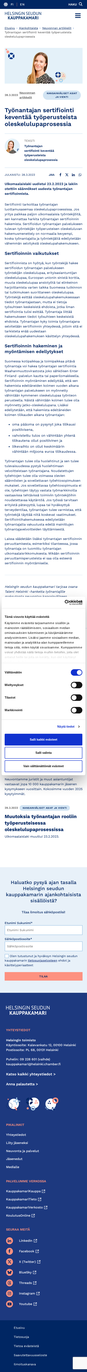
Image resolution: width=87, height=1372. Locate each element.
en (22, 4)
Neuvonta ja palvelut (22, 1151)
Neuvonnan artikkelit (56, 28)
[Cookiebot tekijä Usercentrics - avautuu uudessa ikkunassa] (64, 602)
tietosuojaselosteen (42, 960)
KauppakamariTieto (21, 1199)
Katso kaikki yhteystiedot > (31, 1074)
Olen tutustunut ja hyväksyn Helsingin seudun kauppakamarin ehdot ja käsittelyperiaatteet (41, 960)
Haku (72, 4)
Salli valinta (43, 752)
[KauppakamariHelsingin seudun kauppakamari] (23, 15)
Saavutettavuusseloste (30, 1355)
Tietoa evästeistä (26, 1346)
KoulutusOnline (18, 1215)
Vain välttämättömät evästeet (43, 766)
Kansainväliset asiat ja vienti (62, 95)
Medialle (12, 1167)
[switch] (76, 685)
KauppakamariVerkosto (24, 1207)
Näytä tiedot (65, 726)
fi (12, 4)
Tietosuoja (21, 1337)
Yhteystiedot (16, 1135)
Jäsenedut (14, 1159)
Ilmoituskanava (25, 1364)
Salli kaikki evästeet (43, 739)
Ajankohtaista (28, 28)
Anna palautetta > (22, 1084)
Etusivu (10, 28)
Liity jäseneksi (17, 1143)
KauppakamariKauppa (23, 1191)
